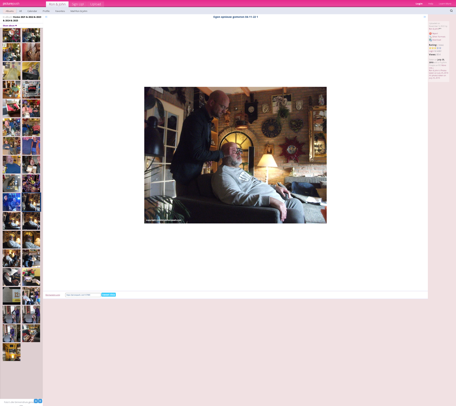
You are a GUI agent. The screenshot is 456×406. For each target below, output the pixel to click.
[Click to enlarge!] (235, 155)
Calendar (32, 11)
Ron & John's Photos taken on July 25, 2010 (438, 71)
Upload (95, 4)
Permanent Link (52, 294)
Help (430, 3)
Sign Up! (78, 4)
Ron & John (57, 4)
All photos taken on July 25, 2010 (437, 76)
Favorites (60, 11)
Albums (10, 11)
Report (435, 33)
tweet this (108, 294)
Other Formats (438, 36)
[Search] (451, 11)
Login (419, 3)
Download (436, 39)
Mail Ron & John (79, 11)
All (20, 11)
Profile (46, 11)
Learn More (445, 3)
